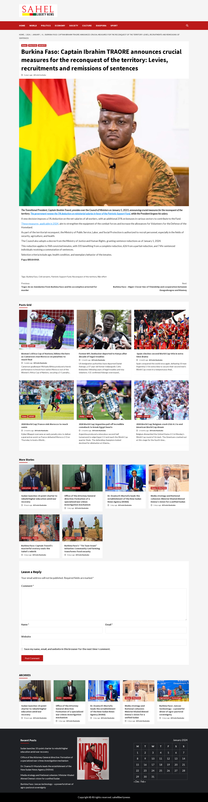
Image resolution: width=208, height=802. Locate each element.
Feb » (143, 781)
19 (168, 764)
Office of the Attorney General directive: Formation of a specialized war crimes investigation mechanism (80, 500)
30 (145, 776)
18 (160, 764)
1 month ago (86, 360)
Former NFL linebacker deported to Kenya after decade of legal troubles (103, 355)
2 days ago (157, 505)
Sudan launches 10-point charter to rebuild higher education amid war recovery (39, 498)
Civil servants (44, 276)
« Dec (136, 781)
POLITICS (46, 25)
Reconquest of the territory (84, 276)
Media (117, 488)
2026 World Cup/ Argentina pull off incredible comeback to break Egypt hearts (101, 425)
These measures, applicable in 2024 (39, 223)
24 (153, 770)
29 (137, 776)
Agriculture (69, 538)
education (26, 488)
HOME (22, 25)
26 (168, 770)
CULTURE (87, 25)
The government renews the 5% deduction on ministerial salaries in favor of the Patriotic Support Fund (80, 213)
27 (176, 770)
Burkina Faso (32, 276)
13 (176, 758)
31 (153, 776)
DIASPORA (101, 25)
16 (145, 764)
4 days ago (71, 555)
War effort (102, 276)
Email (109, 624)
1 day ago (70, 508)
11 (160, 758)
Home (24, 45)
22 (137, 770)
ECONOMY (60, 25)
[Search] (187, 25)
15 (137, 764)
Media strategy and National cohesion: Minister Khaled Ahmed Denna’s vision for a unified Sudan (168, 498)
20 (176, 764)
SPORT (114, 25)
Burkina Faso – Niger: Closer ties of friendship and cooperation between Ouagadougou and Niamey (150, 287)
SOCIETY (73, 25)
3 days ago (28, 555)
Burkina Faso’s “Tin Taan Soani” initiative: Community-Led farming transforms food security (82, 548)
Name (25, 624)
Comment (27, 585)
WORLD (33, 25)
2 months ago (29, 430)
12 (168, 758)
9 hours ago (28, 505)
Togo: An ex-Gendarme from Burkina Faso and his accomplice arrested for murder (59, 287)
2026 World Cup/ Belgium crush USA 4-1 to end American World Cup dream (159, 425)
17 (153, 764)
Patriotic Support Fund (61, 276)
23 (145, 770)
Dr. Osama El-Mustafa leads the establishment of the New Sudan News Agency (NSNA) (124, 498)
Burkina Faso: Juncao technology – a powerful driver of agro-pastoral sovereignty (172, 710)
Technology (176, 698)
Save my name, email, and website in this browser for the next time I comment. (67, 649)
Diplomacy (26, 538)
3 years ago (28, 75)
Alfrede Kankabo (39, 75)
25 (160, 770)
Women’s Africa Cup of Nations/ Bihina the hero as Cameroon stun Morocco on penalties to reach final (45, 356)
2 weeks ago (28, 363)
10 (153, 758)
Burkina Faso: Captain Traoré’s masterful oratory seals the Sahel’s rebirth (36, 548)
